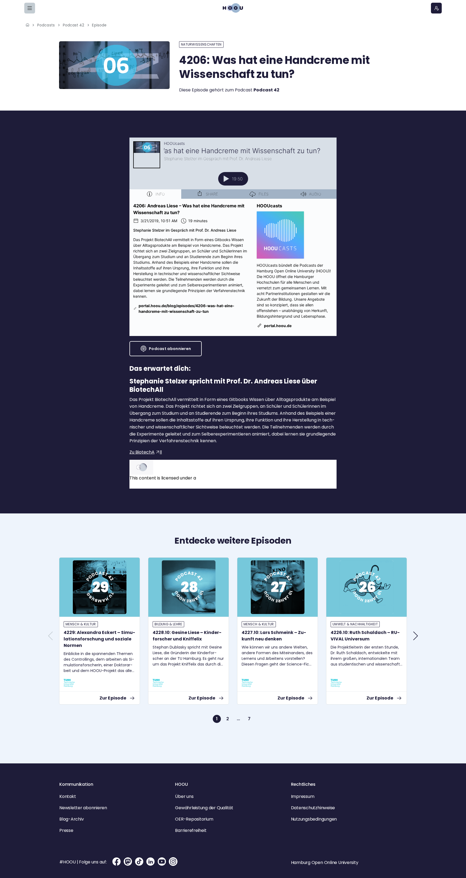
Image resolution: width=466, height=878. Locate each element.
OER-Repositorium (194, 819)
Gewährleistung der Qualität (204, 808)
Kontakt (67, 796)
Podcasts (46, 25)
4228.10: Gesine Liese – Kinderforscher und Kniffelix (187, 635)
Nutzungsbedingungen (314, 819)
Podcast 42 (73, 25)
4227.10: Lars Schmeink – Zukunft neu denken (274, 635)
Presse (66, 830)
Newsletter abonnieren (83, 808)
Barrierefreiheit (190, 830)
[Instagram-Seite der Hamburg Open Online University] (173, 861)
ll (161, 452)
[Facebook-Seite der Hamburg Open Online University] (116, 861)
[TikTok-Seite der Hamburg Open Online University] (139, 861)
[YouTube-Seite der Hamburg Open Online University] (161, 861)
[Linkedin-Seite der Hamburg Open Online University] (150, 861)
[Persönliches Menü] (436, 8)
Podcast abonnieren (170, 348)
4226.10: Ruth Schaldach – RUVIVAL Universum (365, 635)
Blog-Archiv (71, 819)
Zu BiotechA (142, 452)
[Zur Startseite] (233, 8)
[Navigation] (29, 8)
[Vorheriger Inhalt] (50, 636)
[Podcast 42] (114, 65)
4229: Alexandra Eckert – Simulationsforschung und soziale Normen (99, 639)
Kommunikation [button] (76, 784)
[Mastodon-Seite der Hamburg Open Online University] (128, 861)
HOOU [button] (181, 784)
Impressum (302, 796)
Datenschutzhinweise (313, 808)
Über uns (184, 796)
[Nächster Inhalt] (415, 636)
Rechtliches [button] (303, 784)
